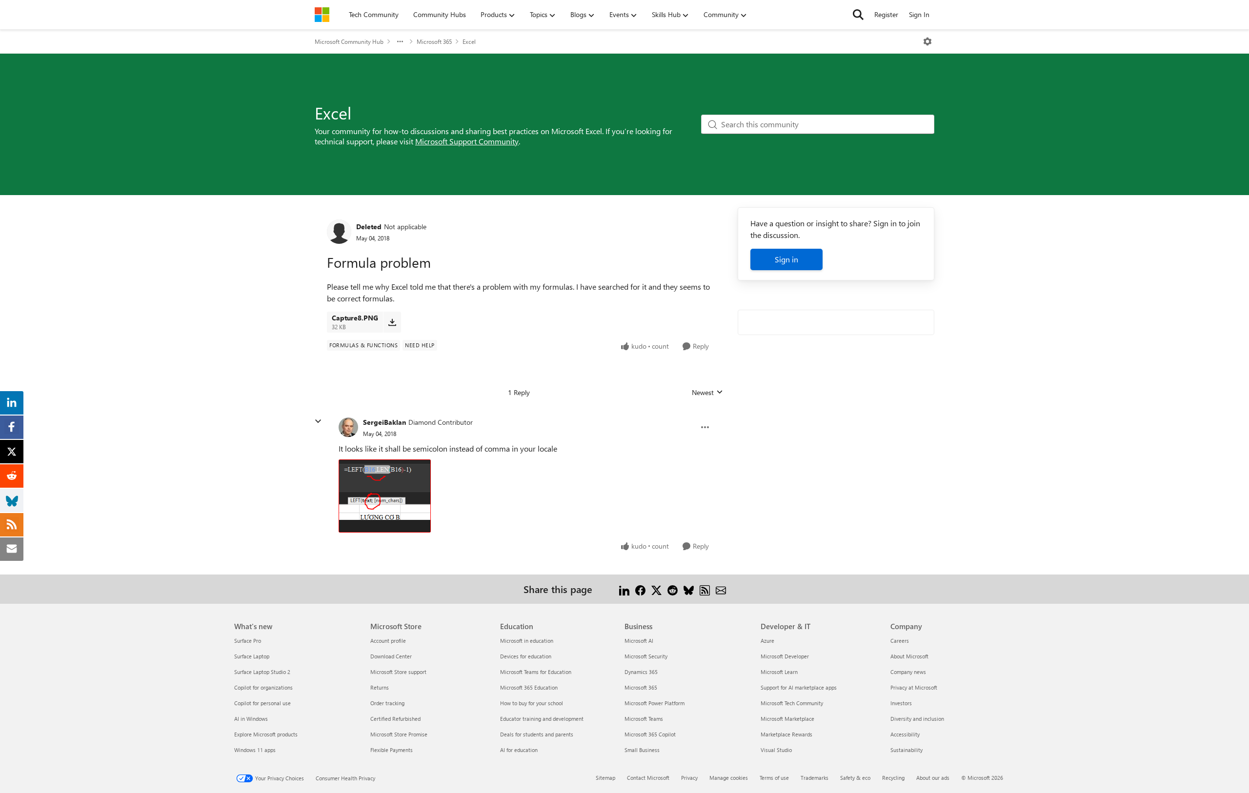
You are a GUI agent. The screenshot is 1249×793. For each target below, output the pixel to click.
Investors (901, 703)
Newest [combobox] (707, 392)
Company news (908, 671)
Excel (469, 41)
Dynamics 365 (641, 671)
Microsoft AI (638, 640)
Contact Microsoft (648, 777)
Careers (899, 640)
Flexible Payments (391, 749)
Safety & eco (855, 777)
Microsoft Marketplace (787, 718)
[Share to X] (656, 589)
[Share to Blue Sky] (689, 589)
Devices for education (525, 656)
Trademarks (814, 777)
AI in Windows (251, 718)
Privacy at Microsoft (913, 687)
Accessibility (905, 734)
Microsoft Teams (643, 718)
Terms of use (774, 777)
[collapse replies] (318, 421)
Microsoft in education (526, 640)
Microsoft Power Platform (654, 703)
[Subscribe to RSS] (705, 589)
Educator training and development (542, 718)
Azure (767, 640)
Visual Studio (776, 749)
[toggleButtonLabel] (927, 41)
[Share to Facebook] (640, 589)
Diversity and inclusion (917, 718)
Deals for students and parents (536, 734)
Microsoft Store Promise (398, 734)
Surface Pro (247, 640)
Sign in (786, 259)
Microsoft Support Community (467, 141)
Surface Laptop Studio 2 (262, 671)
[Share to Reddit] (672, 589)
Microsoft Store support (398, 671)
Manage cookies (728, 777)
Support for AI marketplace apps (799, 687)
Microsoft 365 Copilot (650, 734)
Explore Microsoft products (266, 734)
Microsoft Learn (779, 671)
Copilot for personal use (262, 703)
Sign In (919, 14)
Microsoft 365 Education (529, 687)
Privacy (689, 777)
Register (886, 14)
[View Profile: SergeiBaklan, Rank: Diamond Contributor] (348, 427)
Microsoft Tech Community (792, 703)
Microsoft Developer (785, 656)
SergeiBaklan (384, 422)
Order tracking (387, 703)
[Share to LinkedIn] (624, 589)
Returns (379, 687)
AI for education (519, 749)
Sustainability (906, 749)
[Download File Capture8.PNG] (392, 322)
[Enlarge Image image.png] (385, 496)
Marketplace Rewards (786, 734)
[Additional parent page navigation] (400, 41)
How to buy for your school (531, 703)
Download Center (391, 656)
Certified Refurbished (395, 718)
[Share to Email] (721, 589)
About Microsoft (909, 656)
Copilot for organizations (263, 687)
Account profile (388, 640)
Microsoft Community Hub (349, 41)
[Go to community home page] (322, 14)
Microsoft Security (645, 656)
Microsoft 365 (434, 41)
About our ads (932, 777)
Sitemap (605, 777)
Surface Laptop (251, 656)
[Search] (858, 14)
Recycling (893, 777)
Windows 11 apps (255, 749)
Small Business (642, 749)
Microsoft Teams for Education (535, 671)
